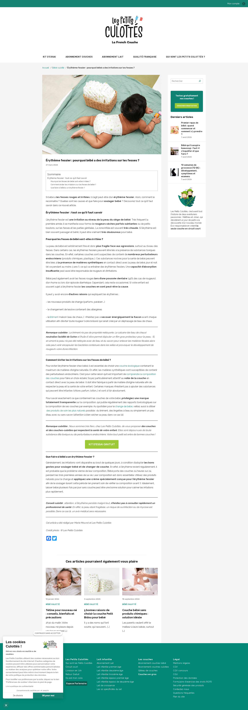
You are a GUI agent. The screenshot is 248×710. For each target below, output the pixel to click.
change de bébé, (124, 406)
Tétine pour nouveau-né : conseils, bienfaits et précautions (61, 614)
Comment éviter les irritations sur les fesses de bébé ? (73, 184)
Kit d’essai (49, 57)
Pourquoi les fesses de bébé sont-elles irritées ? (70, 181)
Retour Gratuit (72, 674)
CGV (175, 667)
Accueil (45, 68)
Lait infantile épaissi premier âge (113, 678)
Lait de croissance (106, 685)
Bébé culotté (58, 68)
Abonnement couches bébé (152, 663)
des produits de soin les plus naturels (65, 410)
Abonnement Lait (105, 663)
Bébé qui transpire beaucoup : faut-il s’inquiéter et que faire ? (190, 151)
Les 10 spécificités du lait (109, 689)
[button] (6, 705)
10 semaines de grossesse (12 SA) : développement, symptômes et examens (190, 172)
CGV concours (180, 670)
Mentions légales (181, 663)
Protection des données (185, 678)
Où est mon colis (74, 678)
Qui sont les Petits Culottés (79, 663)
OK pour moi (48, 695)
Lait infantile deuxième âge (110, 670)
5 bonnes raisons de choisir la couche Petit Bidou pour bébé (98, 614)
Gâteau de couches (148, 670)
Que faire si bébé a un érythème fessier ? (68, 188)
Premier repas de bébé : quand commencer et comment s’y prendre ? (191, 130)
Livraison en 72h (74, 670)
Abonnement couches (79, 57)
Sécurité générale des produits (188, 685)
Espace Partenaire (76, 683)
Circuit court (72, 667)
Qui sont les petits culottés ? (185, 57)
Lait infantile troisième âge (110, 674)
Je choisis (18, 695)
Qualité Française (145, 57)
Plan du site (179, 697)
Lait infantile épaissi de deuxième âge (115, 682)
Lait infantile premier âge (109, 667)
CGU (175, 674)
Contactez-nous (181, 689)
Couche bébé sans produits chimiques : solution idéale (135, 614)
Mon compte (233, 3)
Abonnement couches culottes (153, 667)
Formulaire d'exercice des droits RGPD (192, 682)
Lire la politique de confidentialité (19, 686)
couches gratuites (187, 106)
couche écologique (129, 365)
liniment (54, 317)
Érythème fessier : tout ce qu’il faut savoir (67, 178)
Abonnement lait (113, 57)
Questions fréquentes (183, 693)
